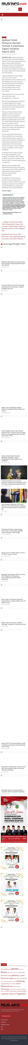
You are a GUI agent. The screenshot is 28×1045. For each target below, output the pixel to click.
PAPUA (10, 989)
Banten (15, 968)
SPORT (7, 991)
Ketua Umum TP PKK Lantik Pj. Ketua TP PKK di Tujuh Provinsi (13, 553)
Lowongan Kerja (5, 983)
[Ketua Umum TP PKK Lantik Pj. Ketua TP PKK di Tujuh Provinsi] (14, 538)
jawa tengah (9, 978)
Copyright (3, 1022)
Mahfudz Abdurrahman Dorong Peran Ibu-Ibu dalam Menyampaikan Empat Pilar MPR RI (13, 263)
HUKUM (20, 972)
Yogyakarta (21, 993)
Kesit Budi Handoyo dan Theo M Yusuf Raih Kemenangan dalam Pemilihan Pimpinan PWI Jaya (14, 768)
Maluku (14, 983)
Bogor (8, 972)
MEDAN (18, 983)
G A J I (17, 972)
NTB (15, 986)
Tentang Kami (4, 1019)
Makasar (10, 983)
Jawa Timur (17, 978)
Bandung (8, 969)
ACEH (2, 969)
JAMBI (19, 975)
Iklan (24, 972)
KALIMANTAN (23, 978)
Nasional (5, 986)
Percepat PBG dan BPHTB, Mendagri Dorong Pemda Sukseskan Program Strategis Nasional (13, 286)
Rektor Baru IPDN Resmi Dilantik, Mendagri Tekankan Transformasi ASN (14, 623)
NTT (16, 986)
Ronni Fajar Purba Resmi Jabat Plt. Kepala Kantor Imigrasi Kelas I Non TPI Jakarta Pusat (14, 600)
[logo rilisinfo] (14, 1003)
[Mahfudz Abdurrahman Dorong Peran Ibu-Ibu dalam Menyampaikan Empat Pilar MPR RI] (14, 247)
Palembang (5, 989)
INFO (2, 975)
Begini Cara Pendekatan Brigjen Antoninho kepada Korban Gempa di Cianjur (13, 409)
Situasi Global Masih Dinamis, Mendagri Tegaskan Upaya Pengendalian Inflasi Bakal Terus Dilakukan (12, 458)
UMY (14, 994)
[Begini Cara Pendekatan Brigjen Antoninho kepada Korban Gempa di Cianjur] (12, 294)
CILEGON (14, 972)
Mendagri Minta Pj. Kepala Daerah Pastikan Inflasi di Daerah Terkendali (13, 791)
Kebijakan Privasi (5, 1024)
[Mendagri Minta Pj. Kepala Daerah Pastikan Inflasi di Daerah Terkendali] (14, 775)
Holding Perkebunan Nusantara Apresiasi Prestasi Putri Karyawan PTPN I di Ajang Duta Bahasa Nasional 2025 (14, 482)
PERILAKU (19, 989)
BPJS (11, 972)
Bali (5, 969)
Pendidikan (14, 989)
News (11, 986)
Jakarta (4, 37)
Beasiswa (21, 969)
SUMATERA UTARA (7, 994)
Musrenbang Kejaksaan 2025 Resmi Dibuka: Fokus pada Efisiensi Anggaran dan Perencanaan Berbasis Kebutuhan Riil (14, 506)
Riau (2, 991)
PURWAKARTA (23, 989)
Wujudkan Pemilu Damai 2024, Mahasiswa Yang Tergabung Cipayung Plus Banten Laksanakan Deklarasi (13, 236)
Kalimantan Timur (12, 981)
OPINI (19, 986)
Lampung (20, 981)
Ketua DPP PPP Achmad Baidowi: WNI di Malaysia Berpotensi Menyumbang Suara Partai (13, 744)
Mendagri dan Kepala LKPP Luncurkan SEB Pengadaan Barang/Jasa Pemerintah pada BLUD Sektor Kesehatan (13, 576)
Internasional (8, 975)
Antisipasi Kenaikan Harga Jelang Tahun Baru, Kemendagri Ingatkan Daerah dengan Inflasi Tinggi (12, 530)
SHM (4, 991)
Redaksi (15, 54)
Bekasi (4, 972)
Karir (2, 1027)
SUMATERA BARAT (13, 991)
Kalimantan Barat (4, 981)
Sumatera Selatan (22, 991)
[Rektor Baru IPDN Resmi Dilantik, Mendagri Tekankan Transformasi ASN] (14, 608)
